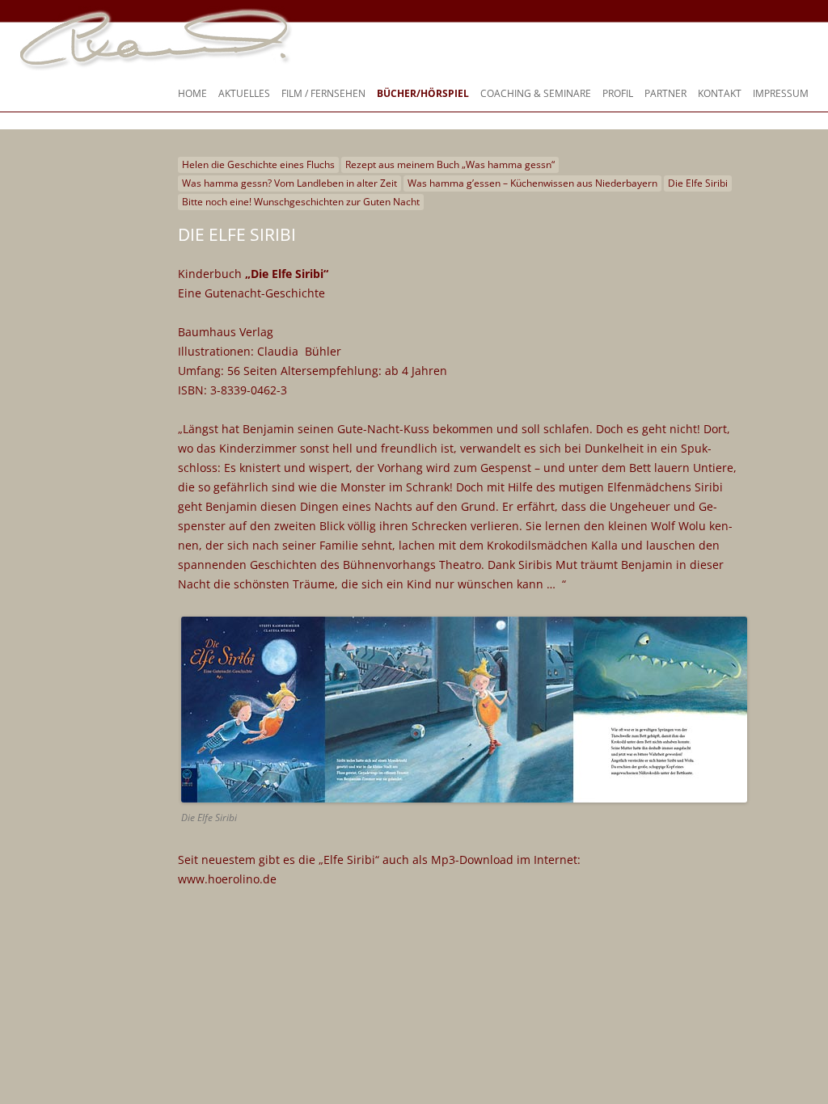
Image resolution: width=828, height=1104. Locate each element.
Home (192, 93)
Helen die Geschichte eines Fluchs (258, 164)
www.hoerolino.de (227, 879)
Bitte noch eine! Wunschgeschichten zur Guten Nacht (301, 202)
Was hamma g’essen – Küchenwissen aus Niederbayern (532, 183)
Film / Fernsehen (323, 93)
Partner (665, 93)
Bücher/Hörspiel (423, 93)
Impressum (781, 93)
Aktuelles (244, 93)
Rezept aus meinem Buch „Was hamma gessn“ (450, 164)
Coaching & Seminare (535, 93)
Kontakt (719, 93)
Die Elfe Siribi (698, 183)
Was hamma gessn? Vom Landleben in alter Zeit (289, 183)
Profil (617, 93)
